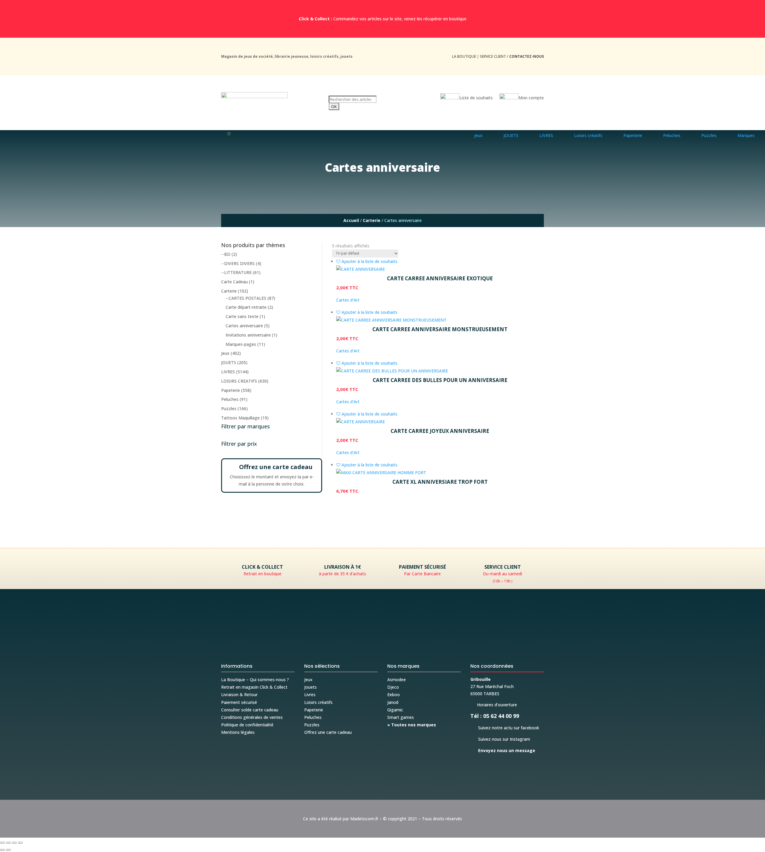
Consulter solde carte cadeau (249, 710)
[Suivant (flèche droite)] (8, 850)
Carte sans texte (242, 316)
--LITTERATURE (236, 272)
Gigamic (395, 710)
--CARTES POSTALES (246, 298)
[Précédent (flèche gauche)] (2, 850)
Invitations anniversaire (248, 335)
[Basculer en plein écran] (8, 843)
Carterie (371, 220)
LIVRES (228, 372)
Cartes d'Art (347, 300)
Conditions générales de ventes (252, 717)
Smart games (400, 717)
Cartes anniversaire (244, 325)
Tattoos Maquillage (240, 418)
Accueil (351, 220)
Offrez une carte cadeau (328, 732)
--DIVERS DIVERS (238, 263)
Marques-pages (241, 344)
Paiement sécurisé (239, 702)
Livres (310, 694)
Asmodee (396, 679)
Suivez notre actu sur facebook (504, 728)
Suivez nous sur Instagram (500, 739)
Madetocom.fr (364, 818)
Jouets (310, 687)
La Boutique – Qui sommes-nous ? (255, 679)
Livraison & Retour (239, 694)
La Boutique (464, 56)
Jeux (225, 353)
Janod (392, 702)
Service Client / (512, 56)
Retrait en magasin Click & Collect (254, 687)
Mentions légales (238, 732)
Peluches (229, 399)
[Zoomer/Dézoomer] (2, 843)
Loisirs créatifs (318, 702)
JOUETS (228, 362)
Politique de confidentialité (247, 725)
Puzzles (228, 408)
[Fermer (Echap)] (20, 843)
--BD (225, 254)
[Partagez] (14, 843)
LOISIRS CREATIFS (239, 381)
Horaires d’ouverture (493, 705)
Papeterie (230, 390)
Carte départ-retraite (246, 307)
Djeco (393, 687)
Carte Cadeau (234, 281)
